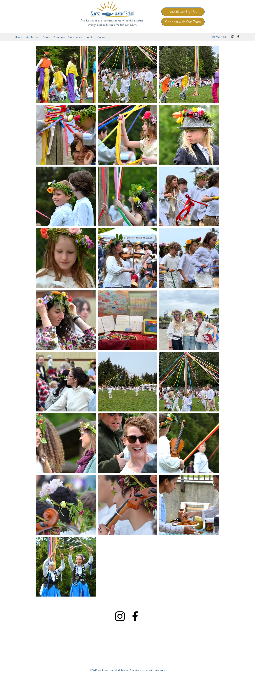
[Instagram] (232, 37)
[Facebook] (238, 37)
